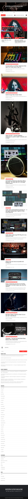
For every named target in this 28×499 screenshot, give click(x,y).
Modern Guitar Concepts (9, 23)
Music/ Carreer (7, 37)
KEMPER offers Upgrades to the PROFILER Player (7, 380)
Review (15, 23)
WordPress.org (3, 480)
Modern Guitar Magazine (14, 6)
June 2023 (2, 418)
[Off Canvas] (2, 12)
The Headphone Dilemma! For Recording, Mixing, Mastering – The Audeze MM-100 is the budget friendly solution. (16, 182)
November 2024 (3, 408)
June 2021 (2, 451)
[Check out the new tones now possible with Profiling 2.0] (14, 251)
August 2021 (2, 447)
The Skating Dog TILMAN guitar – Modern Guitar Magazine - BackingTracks (10, 376)
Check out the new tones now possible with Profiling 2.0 (15, 262)
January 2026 (2, 398)
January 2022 (2, 437)
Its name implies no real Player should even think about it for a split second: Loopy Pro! (16, 66)
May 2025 (2, 402)
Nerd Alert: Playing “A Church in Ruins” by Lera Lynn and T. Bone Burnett (15, 315)
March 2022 (2, 433)
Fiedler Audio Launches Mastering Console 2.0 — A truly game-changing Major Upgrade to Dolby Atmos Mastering (16, 211)
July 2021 (2, 449)
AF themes (21, 497)
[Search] (25, 12)
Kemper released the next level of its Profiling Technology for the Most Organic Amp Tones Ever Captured (16, 285)
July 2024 (2, 412)
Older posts (6, 347)
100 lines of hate (3, 457)
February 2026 (3, 396)
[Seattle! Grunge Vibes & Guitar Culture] (7, 35)
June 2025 (2, 400)
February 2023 (3, 420)
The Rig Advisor (3, 467)
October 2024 (2, 410)
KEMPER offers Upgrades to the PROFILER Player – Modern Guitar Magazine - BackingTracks (13, 379)
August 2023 (2, 416)
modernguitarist (5, 29)
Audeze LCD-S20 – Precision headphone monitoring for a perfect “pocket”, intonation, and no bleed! (12, 26)
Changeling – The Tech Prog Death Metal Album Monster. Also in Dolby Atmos (16, 339)
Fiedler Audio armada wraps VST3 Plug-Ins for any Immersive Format (16, 235)
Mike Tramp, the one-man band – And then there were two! (13, 382)
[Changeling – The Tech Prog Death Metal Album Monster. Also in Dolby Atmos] (14, 329)
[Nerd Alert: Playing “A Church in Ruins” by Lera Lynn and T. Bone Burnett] (14, 302)
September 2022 (3, 422)
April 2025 (2, 404)
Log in (1, 474)
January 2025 (2, 406)
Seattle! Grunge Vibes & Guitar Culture (12, 15)
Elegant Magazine (17, 497)
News (12, 23)
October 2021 (2, 443)
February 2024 (3, 414)
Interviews (4, 23)
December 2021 (3, 439)
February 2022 (3, 435)
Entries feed (2, 476)
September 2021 (3, 445)
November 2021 (3, 441)
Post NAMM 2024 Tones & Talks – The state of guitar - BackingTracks (10, 371)
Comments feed (3, 478)
